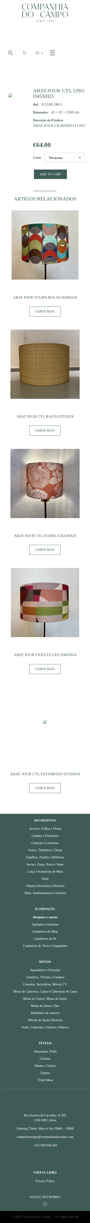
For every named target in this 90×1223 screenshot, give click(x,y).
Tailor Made (73, 58)
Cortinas (45, 1058)
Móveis (45, 961)
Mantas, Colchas (45, 1066)
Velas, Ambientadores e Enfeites (45, 893)
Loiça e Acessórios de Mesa (45, 871)
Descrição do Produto (48, 120)
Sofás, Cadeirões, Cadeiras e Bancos (45, 1027)
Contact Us (72, 70)
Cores (37, 157)
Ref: (36, 104)
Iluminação (45, 909)
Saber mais (45, 311)
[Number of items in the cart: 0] (24, 52)
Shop (68, 36)
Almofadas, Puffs (45, 1051)
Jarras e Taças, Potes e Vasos (45, 864)
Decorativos (45, 820)
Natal (45, 878)
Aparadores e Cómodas (45, 970)
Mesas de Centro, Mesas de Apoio (45, 998)
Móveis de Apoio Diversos (45, 1020)
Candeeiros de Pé (45, 938)
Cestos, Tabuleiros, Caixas (45, 850)
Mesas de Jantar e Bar (45, 1006)
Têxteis (45, 1043)
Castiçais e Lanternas (45, 843)
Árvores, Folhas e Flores (45, 828)
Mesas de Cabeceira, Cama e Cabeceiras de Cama (45, 991)
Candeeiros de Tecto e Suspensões (45, 946)
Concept (70, 47)
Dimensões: (41, 112)
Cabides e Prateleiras (45, 836)
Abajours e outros (45, 917)
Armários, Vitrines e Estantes (45, 977)
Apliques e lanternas (45, 924)
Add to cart (50, 174)
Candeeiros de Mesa (45, 931)
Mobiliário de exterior (45, 1013)
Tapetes (45, 1073)
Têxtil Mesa (45, 1080)
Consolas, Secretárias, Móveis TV (45, 984)
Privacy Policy (45, 1181)
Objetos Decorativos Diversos (45, 886)
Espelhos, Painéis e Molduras (45, 857)
